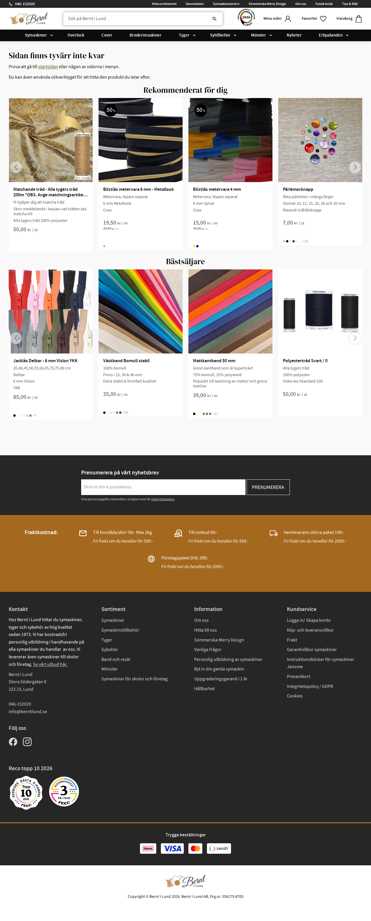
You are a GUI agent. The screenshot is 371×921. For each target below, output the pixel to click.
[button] (314, 19)
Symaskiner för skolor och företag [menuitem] (134, 679)
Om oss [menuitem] (300, 3)
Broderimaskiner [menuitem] (145, 35)
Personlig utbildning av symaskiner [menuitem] (228, 659)
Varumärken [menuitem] (195, 3)
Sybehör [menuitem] (109, 649)
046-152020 (25, 4)
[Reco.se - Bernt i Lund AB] (246, 19)
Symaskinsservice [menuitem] (226, 3)
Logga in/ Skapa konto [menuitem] (309, 620)
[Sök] (214, 19)
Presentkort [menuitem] (298, 676)
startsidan (48, 67)
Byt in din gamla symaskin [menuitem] (219, 669)
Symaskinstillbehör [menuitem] (120, 630)
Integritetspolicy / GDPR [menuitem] (310, 686)
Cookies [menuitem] (295, 696)
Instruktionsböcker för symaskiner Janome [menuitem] (320, 663)
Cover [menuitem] (106, 35)
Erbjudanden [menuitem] (331, 35)
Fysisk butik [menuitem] (324, 3)
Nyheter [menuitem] (294, 35)
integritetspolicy (162, 499)
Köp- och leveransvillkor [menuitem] (310, 630)
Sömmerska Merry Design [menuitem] (267, 3)
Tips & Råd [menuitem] (350, 3)
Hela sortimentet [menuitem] (164, 3)
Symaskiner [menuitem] (36, 35)
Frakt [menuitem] (292, 640)
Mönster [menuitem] (258, 35)
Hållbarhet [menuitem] (204, 689)
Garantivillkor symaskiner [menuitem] (312, 649)
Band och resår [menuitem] (116, 659)
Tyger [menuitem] (184, 35)
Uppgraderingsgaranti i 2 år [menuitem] (221, 679)
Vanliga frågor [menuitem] (207, 649)
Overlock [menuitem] (76, 35)
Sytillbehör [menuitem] (220, 35)
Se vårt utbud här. (50, 664)
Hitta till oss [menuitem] (205, 630)
